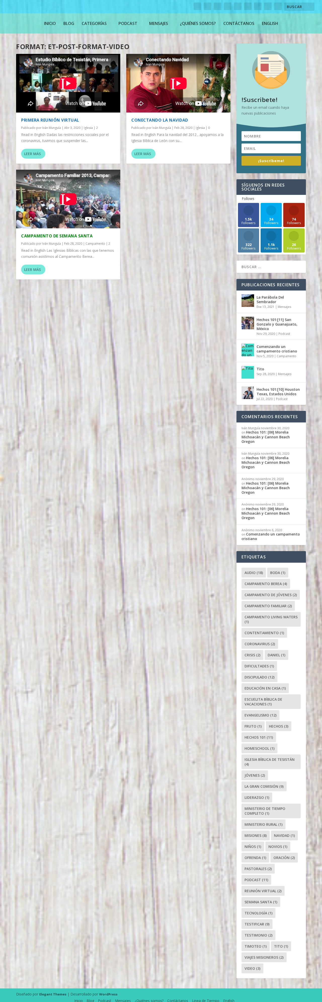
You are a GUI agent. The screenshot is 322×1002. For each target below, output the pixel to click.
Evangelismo (260, 715)
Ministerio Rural (264, 824)
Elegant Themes (52, 994)
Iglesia (88, 128)
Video (252, 968)
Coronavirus (260, 643)
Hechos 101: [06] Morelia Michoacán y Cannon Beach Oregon (266, 437)
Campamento (95, 243)
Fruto (253, 726)
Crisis (252, 655)
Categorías (94, 23)
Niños (253, 846)
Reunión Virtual (263, 890)
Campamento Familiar (268, 605)
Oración (284, 857)
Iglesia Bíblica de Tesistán (270, 762)
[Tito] (248, 372)
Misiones (256, 835)
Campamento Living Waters (271, 619)
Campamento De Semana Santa (57, 236)
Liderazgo (257, 797)
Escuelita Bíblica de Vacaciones (263, 701)
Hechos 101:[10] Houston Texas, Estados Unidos (278, 391)
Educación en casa (265, 688)
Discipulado (259, 677)
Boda (277, 572)
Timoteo (256, 946)
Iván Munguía (51, 128)
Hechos (278, 726)
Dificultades (259, 666)
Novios (277, 846)
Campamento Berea (266, 583)
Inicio (50, 23)
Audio (254, 572)
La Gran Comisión (264, 786)
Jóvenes (255, 775)
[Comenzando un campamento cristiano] (248, 350)
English (270, 23)
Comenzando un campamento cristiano (277, 348)
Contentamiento (264, 632)
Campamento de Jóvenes (271, 594)
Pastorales (258, 868)
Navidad (284, 835)
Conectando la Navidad (159, 120)
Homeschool (259, 748)
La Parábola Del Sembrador (270, 299)
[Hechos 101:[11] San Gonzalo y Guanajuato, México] (248, 323)
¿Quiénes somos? (198, 23)
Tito (260, 369)
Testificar (257, 924)
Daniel (276, 655)
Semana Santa (261, 902)
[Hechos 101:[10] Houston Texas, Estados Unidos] (248, 392)
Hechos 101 (259, 737)
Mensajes (158, 23)
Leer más (32, 153)
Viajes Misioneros (264, 957)
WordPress (108, 994)
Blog (68, 23)
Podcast (127, 23)
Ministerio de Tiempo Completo (265, 811)
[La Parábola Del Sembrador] (248, 300)
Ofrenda (255, 857)
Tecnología (258, 913)
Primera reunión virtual (50, 120)
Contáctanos (238, 23)
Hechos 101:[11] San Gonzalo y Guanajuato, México (277, 324)
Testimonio (258, 935)
